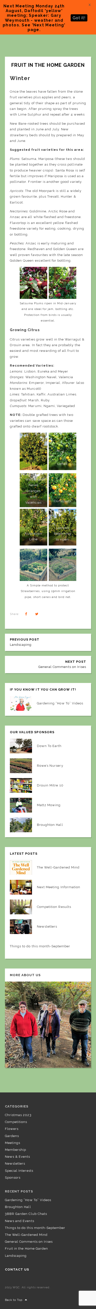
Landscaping (16, 1256)
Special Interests (19, 1171)
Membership (15, 1150)
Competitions (16, 1122)
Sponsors (12, 1177)
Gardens (12, 1136)
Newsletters (15, 1163)
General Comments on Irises (29, 1241)
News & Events (17, 1156)
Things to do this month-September (35, 1228)
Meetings (12, 1143)
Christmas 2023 (18, 1115)
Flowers (11, 1129)
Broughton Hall (18, 1207)
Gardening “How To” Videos (28, 1200)
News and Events (19, 1221)
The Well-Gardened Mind (26, 1235)
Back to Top (13, 1300)
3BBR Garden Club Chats (26, 1214)
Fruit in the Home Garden (26, 1248)
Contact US (17, 1269)
